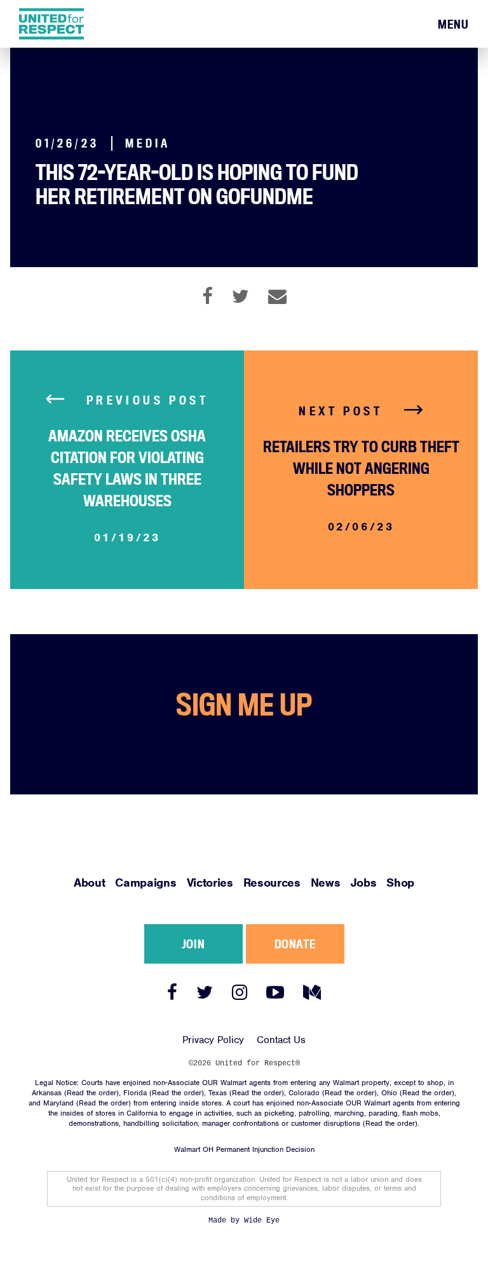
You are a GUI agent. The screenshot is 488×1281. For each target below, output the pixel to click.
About (89, 882)
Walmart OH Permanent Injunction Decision (244, 1149)
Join (193, 944)
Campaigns (145, 882)
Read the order (91, 1093)
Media (148, 143)
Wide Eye (262, 1220)
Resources (272, 882)
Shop (400, 882)
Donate (294, 944)
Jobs (364, 882)
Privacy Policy (213, 1040)
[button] (453, 24)
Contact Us (281, 1040)
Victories (210, 882)
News (326, 882)
